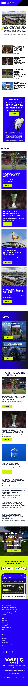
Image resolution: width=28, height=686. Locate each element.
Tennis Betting (5, 625)
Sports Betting (5, 620)
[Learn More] (7, 568)
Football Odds (5, 622)
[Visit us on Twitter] (6, 652)
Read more (7, 406)
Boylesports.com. (12, 677)
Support (4, 636)
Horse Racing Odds (6, 624)
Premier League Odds (6, 627)
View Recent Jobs (5, 645)
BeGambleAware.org (20, 670)
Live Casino (4, 629)
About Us (4, 640)
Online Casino (5, 631)
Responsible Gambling (7, 644)
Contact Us (4, 638)
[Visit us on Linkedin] (12, 652)
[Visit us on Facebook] (3, 652)
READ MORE (8, 185)
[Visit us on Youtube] (9, 652)
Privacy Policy (5, 642)
